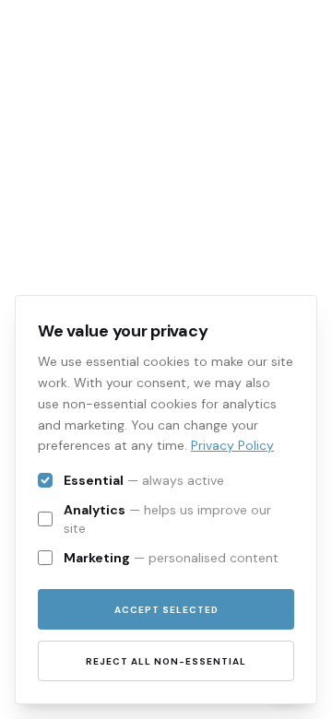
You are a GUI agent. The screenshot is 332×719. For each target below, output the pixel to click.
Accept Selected (166, 610)
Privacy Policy (232, 445)
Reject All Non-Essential (166, 661)
